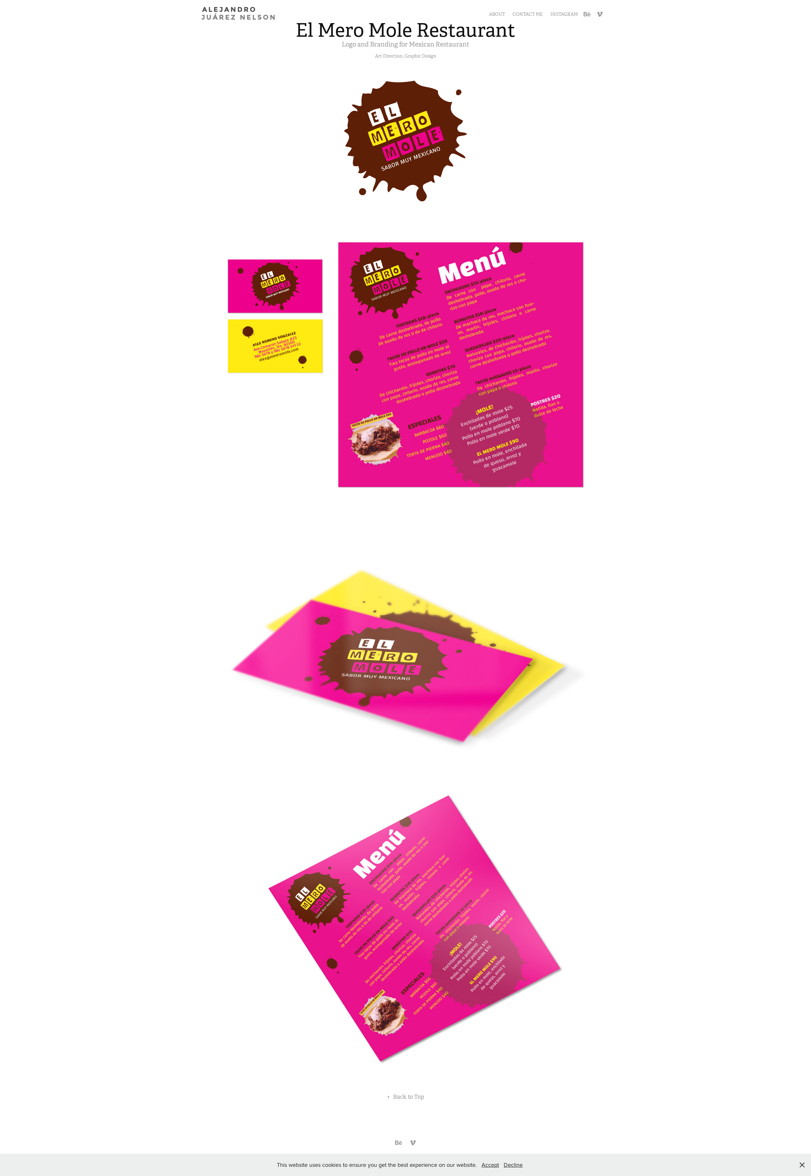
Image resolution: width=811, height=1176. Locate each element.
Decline (513, 1165)
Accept (490, 1165)
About (497, 14)
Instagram (564, 14)
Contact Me (528, 14)
